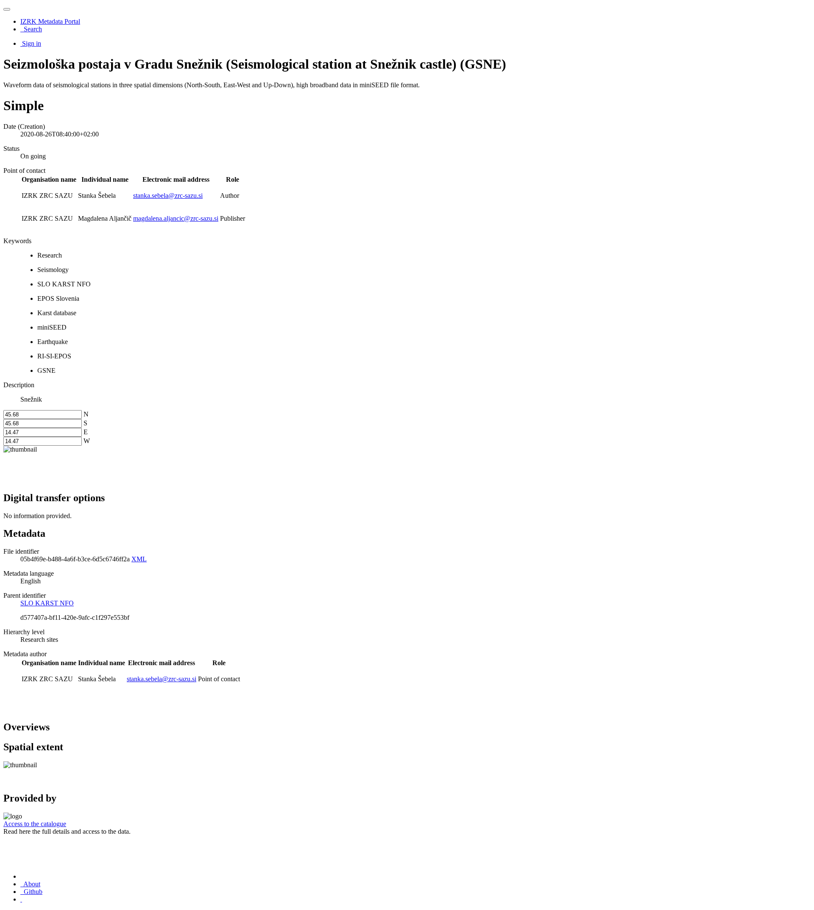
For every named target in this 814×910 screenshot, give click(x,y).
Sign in (31, 43)
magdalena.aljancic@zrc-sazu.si (175, 218)
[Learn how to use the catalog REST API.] (21, 899)
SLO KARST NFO (47, 603)
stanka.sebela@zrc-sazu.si (168, 195)
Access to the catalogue (34, 823)
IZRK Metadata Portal (50, 21)
